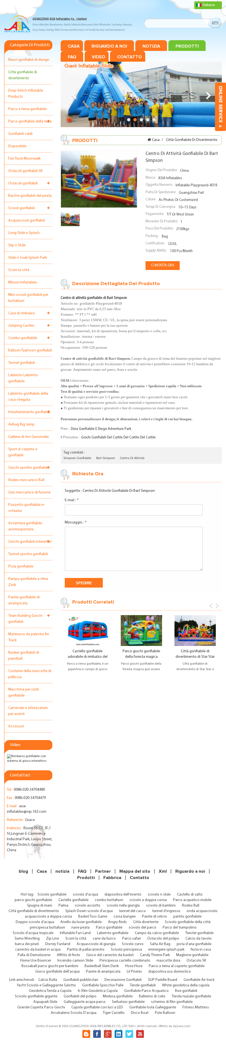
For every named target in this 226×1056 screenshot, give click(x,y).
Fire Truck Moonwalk (24, 159)
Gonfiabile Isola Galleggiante (152, 1007)
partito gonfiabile (187, 917)
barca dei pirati (27, 944)
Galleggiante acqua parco (85, 1002)
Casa (74, 46)
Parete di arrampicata (103, 972)
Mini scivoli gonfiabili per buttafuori (28, 298)
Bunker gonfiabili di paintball (23, 656)
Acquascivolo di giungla (96, 944)
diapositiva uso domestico (169, 972)
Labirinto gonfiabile (112, 933)
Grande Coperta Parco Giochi (41, 1007)
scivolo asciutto (87, 906)
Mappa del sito (134, 871)
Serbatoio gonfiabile (128, 1002)
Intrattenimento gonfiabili (29, 412)
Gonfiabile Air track (199, 980)
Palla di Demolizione (34, 955)
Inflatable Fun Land (75, 933)
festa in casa (201, 950)
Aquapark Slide (45, 1002)
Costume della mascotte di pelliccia (29, 674)
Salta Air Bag (160, 944)
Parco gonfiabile (109, 928)
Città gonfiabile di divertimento (22, 75)
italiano (209, 5)
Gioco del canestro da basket (110, 955)
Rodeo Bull (190, 906)
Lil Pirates (134, 972)
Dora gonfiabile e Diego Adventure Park (101, 429)
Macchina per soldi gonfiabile (23, 692)
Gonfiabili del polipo (80, 996)
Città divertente (145, 922)
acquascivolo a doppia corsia (48, 917)
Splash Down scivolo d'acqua (89, 911)
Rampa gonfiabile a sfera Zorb (28, 582)
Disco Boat (140, 1013)
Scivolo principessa (126, 950)
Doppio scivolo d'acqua (35, 922)
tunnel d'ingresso (166, 911)
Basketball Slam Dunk (102, 966)
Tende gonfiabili (143, 985)
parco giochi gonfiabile (33, 900)
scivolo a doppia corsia (148, 900)
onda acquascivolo (202, 911)
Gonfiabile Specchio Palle (102, 985)
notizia (151, 46)
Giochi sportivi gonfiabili (28, 468)
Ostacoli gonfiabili (23, 183)
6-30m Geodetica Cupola (98, 991)
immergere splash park (166, 950)
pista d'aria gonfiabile (194, 944)
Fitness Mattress (195, 1007)
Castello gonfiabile (73, 900)
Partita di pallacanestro (85, 950)
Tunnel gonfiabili (21, 363)
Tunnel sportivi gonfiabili (28, 554)
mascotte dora (168, 961)
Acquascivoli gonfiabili (26, 221)
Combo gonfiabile (22, 338)
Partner (103, 871)
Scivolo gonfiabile (51, 895)
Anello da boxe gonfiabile (81, 922)
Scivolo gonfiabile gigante (36, 996)
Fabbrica (112, 877)
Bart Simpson (105, 458)
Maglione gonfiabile (192, 955)
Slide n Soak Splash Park (27, 258)
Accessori (16, 726)
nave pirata (80, 928)
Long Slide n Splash (24, 233)
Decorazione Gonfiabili (123, 980)
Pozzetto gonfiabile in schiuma (26, 508)
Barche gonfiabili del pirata (30, 196)
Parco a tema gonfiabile (27, 109)
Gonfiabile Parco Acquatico (146, 991)
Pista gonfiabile (20, 566)
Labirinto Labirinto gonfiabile (23, 378)
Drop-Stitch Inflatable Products (25, 94)
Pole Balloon (165, 1013)
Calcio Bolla (47, 980)
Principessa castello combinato (124, 961)
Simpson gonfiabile (77, 458)
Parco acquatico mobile (192, 900)
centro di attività (132, 458)
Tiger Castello (114, 1013)
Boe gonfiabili (186, 991)
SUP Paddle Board (162, 980)
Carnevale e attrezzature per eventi (28, 711)
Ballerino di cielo (152, 996)
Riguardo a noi (109, 46)
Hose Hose (133, 966)
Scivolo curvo (133, 944)
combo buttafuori (109, 900)
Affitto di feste (68, 955)
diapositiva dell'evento (122, 895)
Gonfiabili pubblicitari (80, 980)
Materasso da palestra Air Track (28, 637)
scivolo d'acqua (85, 895)
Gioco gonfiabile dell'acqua (57, 972)
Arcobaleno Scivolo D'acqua (73, 1013)
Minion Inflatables (22, 282)
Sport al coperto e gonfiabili (22, 452)
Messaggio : (76, 522)
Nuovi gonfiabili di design (28, 60)
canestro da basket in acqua (38, 950)
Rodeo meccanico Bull (26, 480)
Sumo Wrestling (27, 939)
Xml (163, 871)
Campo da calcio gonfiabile (157, 933)
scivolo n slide (159, 895)
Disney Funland (57, 944)
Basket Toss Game (92, 917)
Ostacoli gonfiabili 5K (25, 171)
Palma (63, 906)
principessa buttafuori (47, 928)
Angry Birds (117, 922)
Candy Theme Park (155, 955)
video (98, 57)
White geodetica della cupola (185, 985)
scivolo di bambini (161, 906)
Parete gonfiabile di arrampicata (24, 600)
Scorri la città (18, 270)
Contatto (129, 57)
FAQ (72, 57)
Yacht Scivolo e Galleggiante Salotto (46, 985)
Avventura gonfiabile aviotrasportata (25, 526)
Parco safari (131, 939)
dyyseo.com (181, 1026)
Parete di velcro (154, 917)
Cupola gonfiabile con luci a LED (97, 1007)
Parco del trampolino (180, 928)
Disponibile (17, 146)
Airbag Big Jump (21, 424)
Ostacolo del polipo (163, 939)
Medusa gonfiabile (118, 996)
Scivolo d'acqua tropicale (33, 933)
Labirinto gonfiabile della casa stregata (28, 397)
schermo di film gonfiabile (172, 1002)
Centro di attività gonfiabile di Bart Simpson (119, 491)
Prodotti (187, 46)
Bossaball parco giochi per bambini (49, 966)
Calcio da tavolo (198, 939)
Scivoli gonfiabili (21, 208)
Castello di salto (190, 895)
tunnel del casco (132, 911)
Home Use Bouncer (35, 961)
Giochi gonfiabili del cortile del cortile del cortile (118, 437)
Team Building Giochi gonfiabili (25, 619)
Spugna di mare (39, 906)
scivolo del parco (142, 928)
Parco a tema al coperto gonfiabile (177, 966)
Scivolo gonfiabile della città (188, 922)
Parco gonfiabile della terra (30, 121)
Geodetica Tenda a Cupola (50, 991)
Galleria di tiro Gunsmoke (28, 437)
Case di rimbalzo (21, 313)
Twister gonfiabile (199, 933)
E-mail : (72, 500)
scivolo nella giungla (123, 906)
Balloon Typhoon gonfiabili (30, 350)
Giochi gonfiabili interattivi (30, 542)
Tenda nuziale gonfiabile (191, 996)
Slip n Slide (17, 245)
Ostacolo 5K (196, 961)
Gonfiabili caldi (20, 134)
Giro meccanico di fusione (29, 492)
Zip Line (52, 939)
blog (23, 871)
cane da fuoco (104, 939)
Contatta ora (162, 265)
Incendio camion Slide (75, 961)
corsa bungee (125, 917)
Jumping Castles (21, 326)
